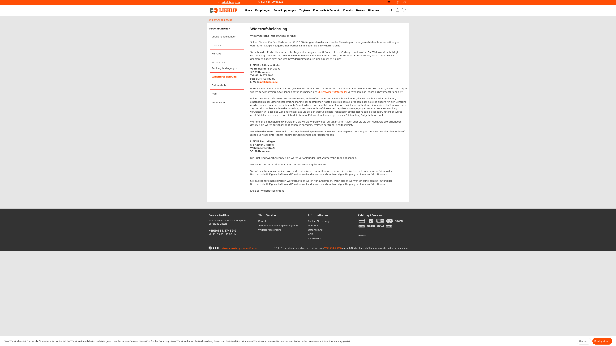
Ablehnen (583, 341)
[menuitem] (396, 2)
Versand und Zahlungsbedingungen (224, 65)
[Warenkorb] (404, 10)
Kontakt (216, 53)
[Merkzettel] (404, 2)
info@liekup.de (231, 2)
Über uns (217, 45)
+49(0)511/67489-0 (222, 230)
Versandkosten (333, 247)
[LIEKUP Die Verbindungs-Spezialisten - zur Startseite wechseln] (224, 10)
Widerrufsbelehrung (224, 76)
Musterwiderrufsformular (332, 91)
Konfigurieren (602, 341)
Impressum (218, 102)
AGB (214, 93)
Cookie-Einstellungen (224, 36)
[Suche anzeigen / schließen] (390, 9)
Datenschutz (219, 85)
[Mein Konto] (398, 10)
